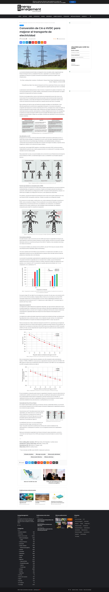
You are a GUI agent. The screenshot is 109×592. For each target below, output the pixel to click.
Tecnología (66, 16)
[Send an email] (26, 38)
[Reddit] (36, 42)
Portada (21, 571)
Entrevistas (36, 16)
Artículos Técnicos (75, 16)
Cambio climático (29, 454)
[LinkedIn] (27, 42)
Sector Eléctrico (86, 532)
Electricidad (86, 521)
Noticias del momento (22, 576)
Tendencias (22, 567)
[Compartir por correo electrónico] (53, 462)
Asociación (21, 543)
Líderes (30, 16)
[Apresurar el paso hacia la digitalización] (26, 496)
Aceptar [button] (72, 2)
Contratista (21, 551)
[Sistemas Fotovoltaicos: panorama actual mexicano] (58, 496)
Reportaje (25, 22)
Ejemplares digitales (22, 531)
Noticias (25, 16)
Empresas (76, 523)
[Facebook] (21, 42)
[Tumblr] (30, 42)
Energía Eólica (87, 523)
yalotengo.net (36, 589)
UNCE (21, 539)
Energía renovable (41, 454)
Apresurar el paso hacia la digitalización (26, 502)
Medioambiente (87, 527)
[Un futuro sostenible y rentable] (42, 496)
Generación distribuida (54, 454)
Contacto (84, 16)
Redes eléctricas (49, 457)
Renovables (49, 16)
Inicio (19, 16)
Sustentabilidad (83, 534)
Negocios (21, 559)
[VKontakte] (39, 42)
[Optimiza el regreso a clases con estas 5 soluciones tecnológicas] (69, 526)
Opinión (43, 16)
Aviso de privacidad (87, 589)
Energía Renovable (24, 563)
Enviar (73, 60)
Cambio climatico (57, 16)
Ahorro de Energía (78, 519)
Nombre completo (75, 50)
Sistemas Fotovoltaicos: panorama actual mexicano (57, 502)
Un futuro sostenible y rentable (40, 502)
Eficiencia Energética (25, 547)
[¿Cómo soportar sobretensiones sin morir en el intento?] (64, 526)
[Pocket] (45, 42)
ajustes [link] (64, 2)
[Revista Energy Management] (29, 8)
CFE (84, 519)
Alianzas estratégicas (23, 537)
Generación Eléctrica (37, 457)
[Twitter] (24, 42)
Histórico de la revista (22, 535)
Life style (20, 574)
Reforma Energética (78, 532)
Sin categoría (21, 582)
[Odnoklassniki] (42, 42)
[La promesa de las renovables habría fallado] (64, 519)
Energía (81, 523)
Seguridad (21, 572)
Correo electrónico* (75, 55)
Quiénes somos (75, 589)
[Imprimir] (57, 462)
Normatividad (77, 529)
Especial (21, 555)
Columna (21, 549)
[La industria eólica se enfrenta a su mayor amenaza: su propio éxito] (69, 519)
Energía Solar (85, 525)
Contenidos (24, 38)
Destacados (21, 553)
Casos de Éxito (23, 561)
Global (20, 557)
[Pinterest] (33, 42)
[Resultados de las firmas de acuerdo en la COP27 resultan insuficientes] (64, 523)
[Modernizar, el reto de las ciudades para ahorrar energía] (58, 526)
